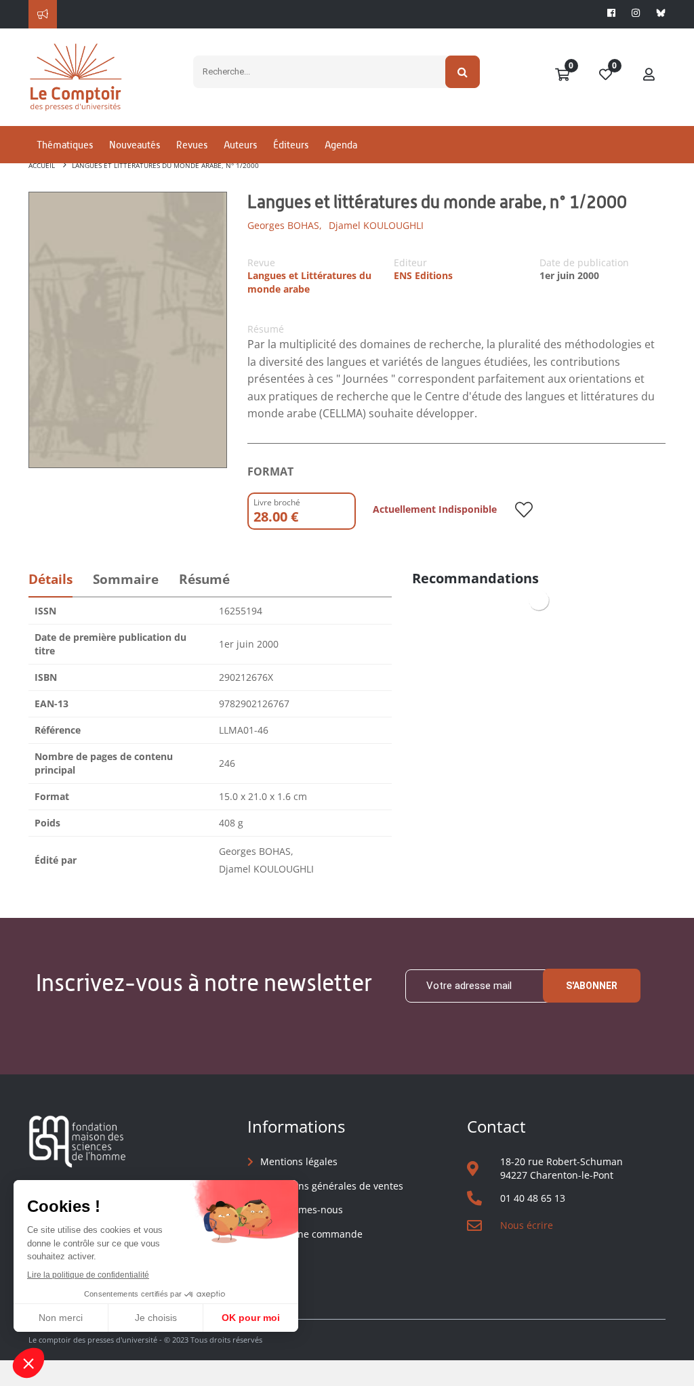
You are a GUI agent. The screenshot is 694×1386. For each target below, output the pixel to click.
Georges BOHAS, (284, 225)
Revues (191, 144)
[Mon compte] (649, 75)
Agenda (341, 144)
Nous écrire (526, 1225)
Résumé (204, 579)
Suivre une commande (311, 1233)
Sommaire (126, 579)
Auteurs (240, 144)
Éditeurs (290, 144)
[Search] (462, 72)
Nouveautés (134, 144)
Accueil (41, 165)
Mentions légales (299, 1161)
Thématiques (65, 144)
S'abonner (591, 985)
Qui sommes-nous (301, 1209)
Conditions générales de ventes (331, 1185)
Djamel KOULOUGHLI (376, 225)
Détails (50, 579)
